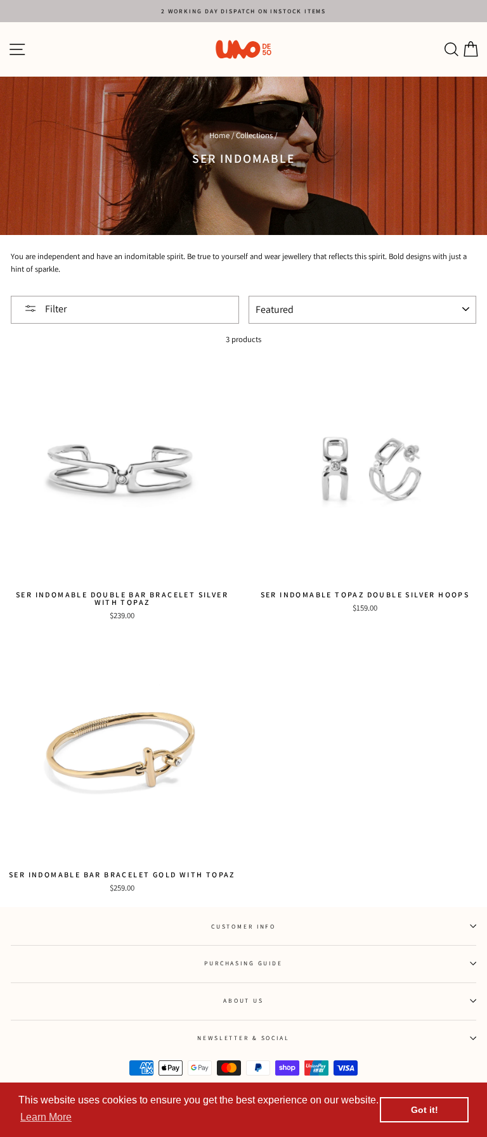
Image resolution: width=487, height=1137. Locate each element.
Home (219, 135)
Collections (254, 135)
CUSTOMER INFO (243, 926)
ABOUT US (243, 1000)
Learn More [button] (46, 1117)
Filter (55, 308)
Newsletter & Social (243, 1038)
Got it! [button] (424, 1110)
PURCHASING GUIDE (243, 963)
